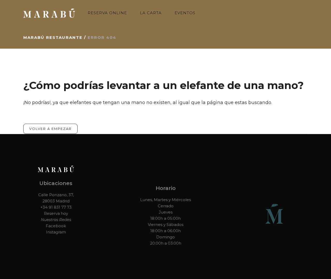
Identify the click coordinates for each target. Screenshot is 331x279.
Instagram (56, 232)
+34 (44, 207)
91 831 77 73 (60, 207)
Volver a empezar (50, 129)
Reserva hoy (56, 213)
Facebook (56, 225)
